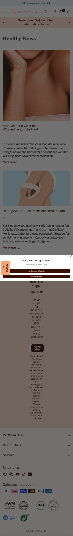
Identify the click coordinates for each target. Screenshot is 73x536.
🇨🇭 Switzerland (36, 276)
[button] (5, 268)
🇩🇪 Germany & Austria (36, 271)
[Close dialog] (71, 256)
